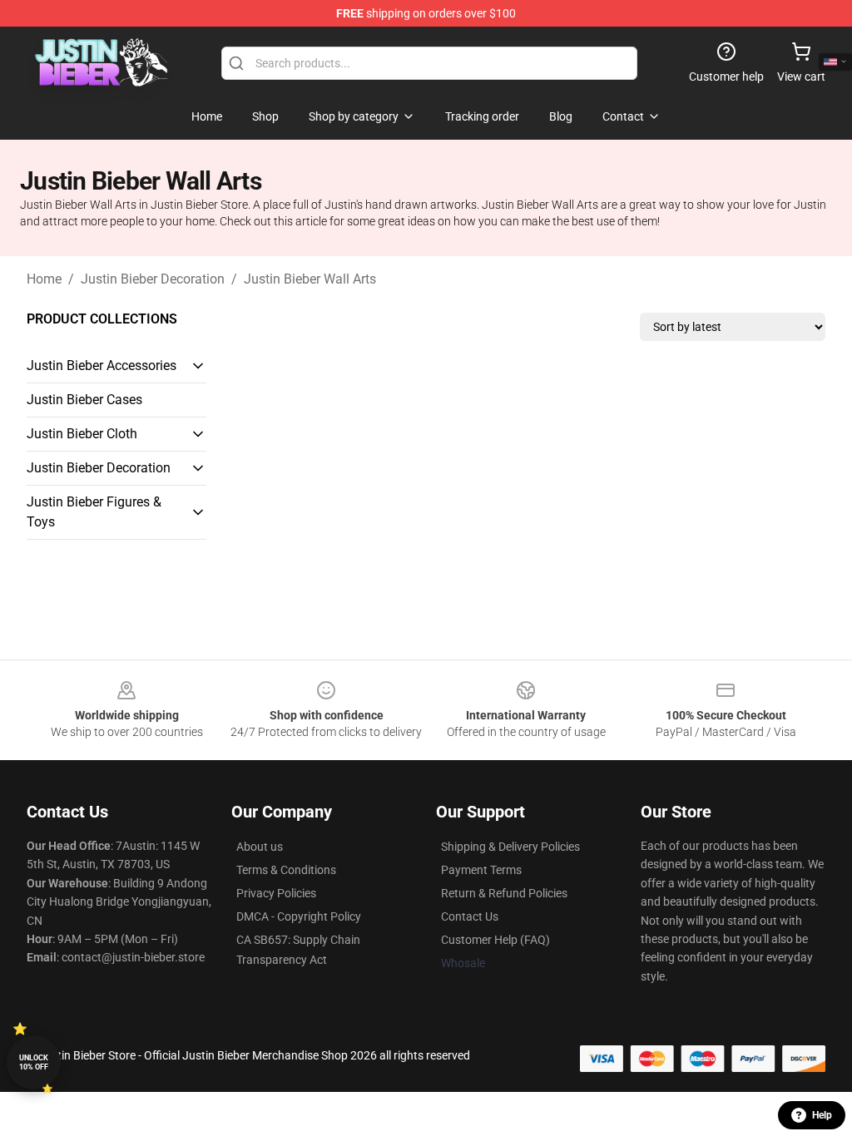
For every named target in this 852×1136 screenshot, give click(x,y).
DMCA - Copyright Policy (298, 916)
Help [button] (822, 1115)
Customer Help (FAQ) (495, 939)
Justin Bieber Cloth (82, 434)
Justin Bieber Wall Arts (310, 279)
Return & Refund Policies (504, 893)
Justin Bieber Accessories (101, 365)
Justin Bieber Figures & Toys (94, 512)
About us (259, 846)
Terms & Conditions (286, 870)
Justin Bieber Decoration (153, 279)
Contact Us (469, 916)
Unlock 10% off (33, 1062)
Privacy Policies (276, 893)
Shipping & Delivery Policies (510, 846)
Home (44, 279)
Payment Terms (481, 870)
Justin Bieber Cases (84, 399)
